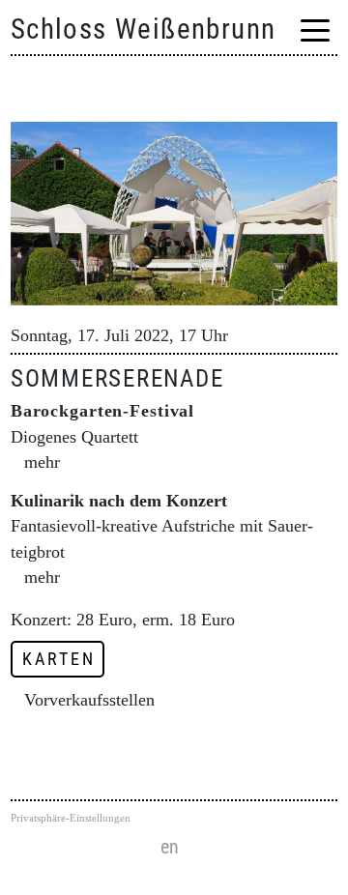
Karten (59, 659)
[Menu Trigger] (314, 30)
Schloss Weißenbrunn (143, 29)
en (169, 847)
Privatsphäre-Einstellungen (70, 817)
